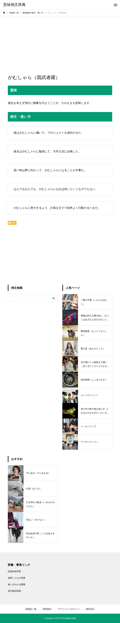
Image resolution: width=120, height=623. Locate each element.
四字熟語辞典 (14, 591)
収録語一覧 (30, 609)
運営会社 (90, 609)
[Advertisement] (60, 39)
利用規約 (47, 609)
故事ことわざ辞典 (16, 578)
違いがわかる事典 (16, 584)
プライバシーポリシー (69, 609)
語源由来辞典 (14, 571)
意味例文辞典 (70, 618)
